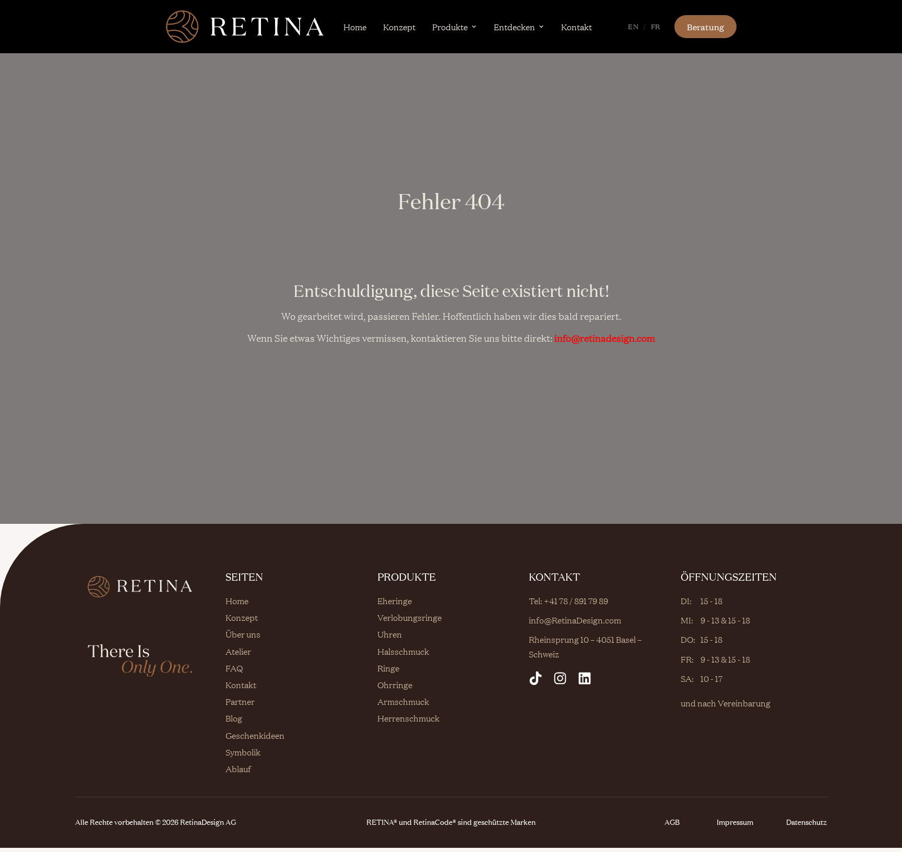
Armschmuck (403, 701)
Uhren (389, 634)
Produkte (450, 26)
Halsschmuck (403, 651)
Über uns (242, 634)
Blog (233, 718)
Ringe (388, 668)
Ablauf (238, 768)
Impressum (735, 822)
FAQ (234, 668)
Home (354, 26)
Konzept (399, 26)
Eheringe (394, 600)
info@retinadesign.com (604, 338)
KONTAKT (554, 577)
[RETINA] (245, 26)
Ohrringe (394, 684)
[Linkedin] (584, 678)
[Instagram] (560, 678)
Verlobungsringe (409, 617)
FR (655, 26)
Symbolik (242, 752)
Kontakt (576, 26)
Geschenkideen (254, 735)
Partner (240, 701)
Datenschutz (806, 822)
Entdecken (514, 26)
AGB (672, 822)
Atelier (238, 651)
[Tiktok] (535, 678)
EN (633, 26)
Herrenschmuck (408, 718)
